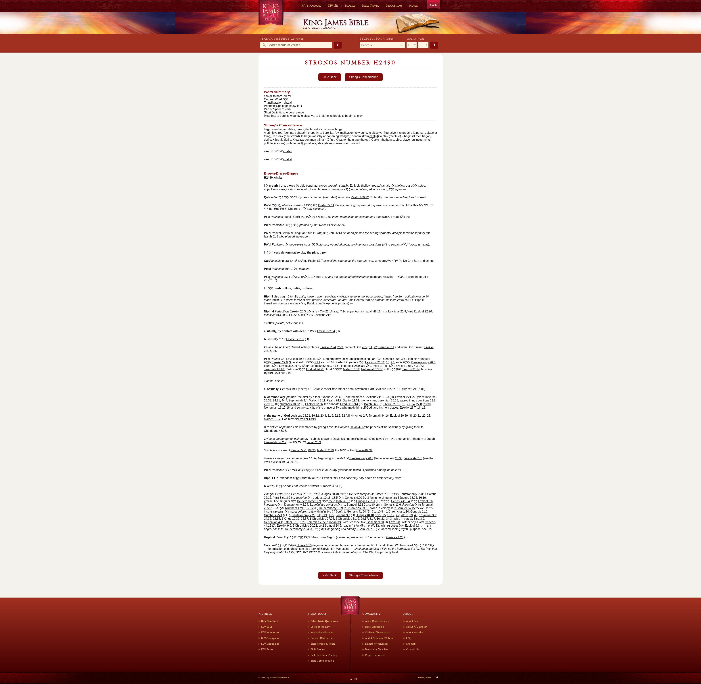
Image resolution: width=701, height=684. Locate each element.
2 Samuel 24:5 (331, 525)
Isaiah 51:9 (271, 236)
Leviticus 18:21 (300, 415)
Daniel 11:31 (351, 400)
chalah (301, 132)
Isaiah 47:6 (357, 427)
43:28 (282, 430)
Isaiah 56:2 (371, 404)
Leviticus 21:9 (397, 311)
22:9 (267, 404)
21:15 (416, 389)
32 (343, 415)
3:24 (324, 515)
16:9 (331, 515)
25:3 (340, 347)
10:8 (380, 511)
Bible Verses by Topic (323, 643)
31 (311, 504)
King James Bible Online (271, 12)
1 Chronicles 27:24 (322, 518)
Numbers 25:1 (273, 515)
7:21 (317, 362)
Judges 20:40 (330, 494)
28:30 (398, 458)
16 (403, 404)
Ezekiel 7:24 (328, 347)
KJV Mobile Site (270, 643)
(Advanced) (297, 39)
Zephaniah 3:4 (298, 400)
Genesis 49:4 (391, 358)
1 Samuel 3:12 (353, 504)
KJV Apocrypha (270, 638)
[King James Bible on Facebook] (436, 678)
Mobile (350, 5)
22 (295, 314)
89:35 (312, 450)
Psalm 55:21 (299, 450)
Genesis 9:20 (353, 497)
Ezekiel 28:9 (323, 216)
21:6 (330, 415)
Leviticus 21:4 (323, 314)
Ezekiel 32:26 (336, 225)
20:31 (404, 515)
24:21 (276, 400)
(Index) (390, 39)
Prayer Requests (374, 655)
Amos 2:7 (377, 365)
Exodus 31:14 (411, 369)
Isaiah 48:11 (372, 311)
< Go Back (329, 77)
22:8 (419, 404)
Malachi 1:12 (351, 369)
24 (413, 404)
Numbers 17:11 (295, 508)
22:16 (329, 311)
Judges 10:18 (322, 497)
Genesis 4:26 (394, 537)
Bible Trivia (370, 5)
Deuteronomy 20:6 (335, 358)
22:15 (276, 518)
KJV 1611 (333, 5)
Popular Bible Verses (322, 638)
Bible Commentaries (322, 660)
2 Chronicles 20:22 (305, 525)
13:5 (335, 497)
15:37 (304, 518)
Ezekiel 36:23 (324, 470)
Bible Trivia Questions (324, 621)
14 (290, 314)
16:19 (422, 497)
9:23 (303, 522)
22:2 (337, 415)
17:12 (310, 508)
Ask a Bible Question (377, 621)
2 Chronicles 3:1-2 (347, 518)
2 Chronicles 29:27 (356, 508)
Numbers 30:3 (328, 486)
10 (378, 518)
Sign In (433, 4)
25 (384, 515)
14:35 (267, 518)
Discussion (394, 5)
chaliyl (373, 136)
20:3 (323, 415)
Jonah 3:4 (335, 522)
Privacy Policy (424, 678)
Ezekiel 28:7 (408, 407)
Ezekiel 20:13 (392, 404)
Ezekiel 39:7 (330, 478)
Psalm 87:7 (315, 260)
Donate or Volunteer (376, 643)
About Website (414, 632)
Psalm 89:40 (363, 438)
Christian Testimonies (377, 632)
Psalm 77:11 (326, 205)
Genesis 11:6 (392, 504)
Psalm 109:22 (360, 197)
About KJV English (416, 626)
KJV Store (267, 649)
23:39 (267, 400)
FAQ (408, 638)
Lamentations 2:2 (275, 442)
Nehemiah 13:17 (372, 369)
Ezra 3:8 (394, 522)
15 (387, 362)
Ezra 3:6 (284, 497)
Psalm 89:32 (317, 365)
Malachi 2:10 (325, 450)
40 (415, 515)
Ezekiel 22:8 (280, 362)
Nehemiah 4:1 (273, 522)
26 (274, 350)
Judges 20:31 (366, 501)
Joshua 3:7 (343, 501)
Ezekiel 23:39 (404, 365)
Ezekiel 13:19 (307, 419)
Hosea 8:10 (304, 545)
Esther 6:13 (381, 494)
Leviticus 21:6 (288, 365)
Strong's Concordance (363, 77)
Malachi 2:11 (317, 400)
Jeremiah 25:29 (317, 522)
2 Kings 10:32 (290, 518)
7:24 (343, 311)
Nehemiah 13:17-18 (277, 407)
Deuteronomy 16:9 (309, 501)
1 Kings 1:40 (319, 276)
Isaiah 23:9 (314, 442)
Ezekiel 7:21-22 (405, 397)
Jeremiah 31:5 (413, 458)
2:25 (331, 501)
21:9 (398, 389)
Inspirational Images (322, 632)
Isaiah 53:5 (311, 244)
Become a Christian (376, 649)
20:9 (284, 314)
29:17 (364, 518)
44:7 (284, 400)
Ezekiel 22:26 (423, 311)
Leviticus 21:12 (375, 362)
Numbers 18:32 (290, 404)
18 (423, 407)
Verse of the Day (320, 626)
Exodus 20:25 (329, 397)
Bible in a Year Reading (324, 655)
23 (392, 362)
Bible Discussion (374, 626)
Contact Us (412, 649)
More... (413, 5)
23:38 (427, 404)
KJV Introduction (270, 632)
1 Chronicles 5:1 (320, 389)
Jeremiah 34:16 (379, 415)
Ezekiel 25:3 (298, 311)
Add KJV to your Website (379, 638)
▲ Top (353, 678)
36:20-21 (415, 415)
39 (411, 515)
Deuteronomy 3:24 (361, 494)
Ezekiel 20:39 (399, 415)
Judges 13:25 (408, 497)
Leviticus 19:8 (295, 358)
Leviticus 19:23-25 (281, 461)
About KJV (412, 621)
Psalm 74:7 (334, 400)
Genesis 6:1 (299, 494)
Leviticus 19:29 (384, 389)
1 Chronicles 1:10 (397, 511)
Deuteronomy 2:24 (296, 504)
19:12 (315, 415)
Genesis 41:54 (400, 501)
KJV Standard (311, 5)
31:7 (372, 518)
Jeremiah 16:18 (274, 369)
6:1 (374, 511)
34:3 (389, 518)
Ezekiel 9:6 (425, 501)
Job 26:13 (335, 233)
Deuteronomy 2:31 (411, 494)
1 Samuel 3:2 (427, 515)
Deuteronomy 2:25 (303, 515)
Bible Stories (318, 649)
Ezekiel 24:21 (315, 369)
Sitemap (411, 643)
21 (408, 404)
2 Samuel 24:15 (404, 508)
